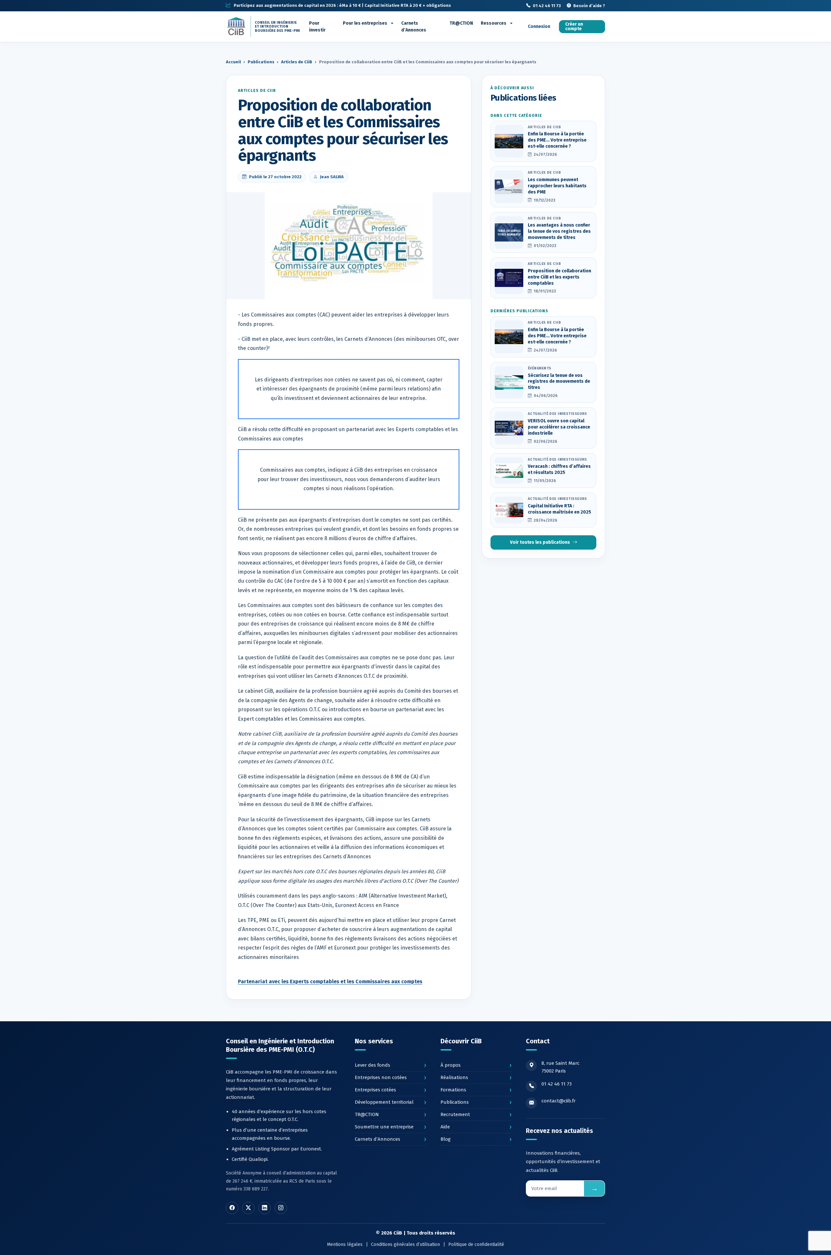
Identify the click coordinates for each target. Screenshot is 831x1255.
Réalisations (476, 1077)
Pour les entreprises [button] (365, 23)
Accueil (233, 61)
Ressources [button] (494, 23)
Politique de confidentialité (476, 1244)
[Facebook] (232, 1208)
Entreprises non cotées (390, 1077)
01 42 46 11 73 (547, 5)
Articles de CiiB (296, 61)
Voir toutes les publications (540, 542)
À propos (476, 1065)
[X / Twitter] (248, 1208)
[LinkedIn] (264, 1208)
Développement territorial (390, 1102)
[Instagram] (281, 1208)
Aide (476, 1127)
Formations (476, 1090)
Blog (476, 1139)
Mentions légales (345, 1244)
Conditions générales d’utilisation (405, 1244)
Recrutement (476, 1114)
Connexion (539, 26)
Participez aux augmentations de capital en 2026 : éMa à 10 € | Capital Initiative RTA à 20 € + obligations (342, 5)
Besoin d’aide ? (589, 5)
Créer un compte (574, 26)
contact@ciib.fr (558, 1101)
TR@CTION (461, 23)
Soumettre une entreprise (390, 1127)
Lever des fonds (390, 1065)
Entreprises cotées (390, 1090)
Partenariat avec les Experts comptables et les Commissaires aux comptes (330, 981)
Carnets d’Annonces (413, 26)
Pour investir (317, 26)
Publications (261, 61)
